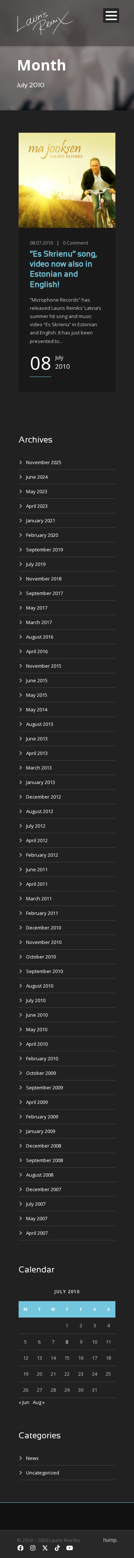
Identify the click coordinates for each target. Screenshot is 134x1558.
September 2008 (44, 1160)
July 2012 (35, 825)
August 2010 (39, 985)
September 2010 (44, 971)
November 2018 (43, 578)
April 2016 (37, 651)
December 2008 (43, 1145)
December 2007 (43, 1189)
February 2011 (42, 913)
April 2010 (37, 1044)
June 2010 (37, 1014)
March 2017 (39, 622)
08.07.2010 (41, 242)
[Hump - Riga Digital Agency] (110, 1540)
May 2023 (36, 491)
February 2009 (42, 1116)
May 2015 (36, 695)
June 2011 (37, 869)
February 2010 (42, 1058)
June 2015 (37, 680)
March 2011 (39, 898)
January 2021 (40, 520)
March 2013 (39, 767)
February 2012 (42, 855)
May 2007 (36, 1218)
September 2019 (44, 549)
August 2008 (39, 1174)
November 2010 (43, 942)
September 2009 (44, 1087)
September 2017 (44, 593)
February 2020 (42, 535)
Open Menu (111, 15)
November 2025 (43, 462)
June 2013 (37, 738)
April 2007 (37, 1233)
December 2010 (43, 927)
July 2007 (35, 1203)
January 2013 (40, 782)
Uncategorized (42, 1472)
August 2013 (39, 724)
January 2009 (40, 1131)
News (32, 1458)
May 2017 (36, 607)
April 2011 (37, 884)
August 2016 (39, 636)
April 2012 (37, 840)
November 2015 (43, 665)
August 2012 (39, 811)
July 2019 (35, 564)
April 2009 (37, 1102)
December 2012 (43, 796)
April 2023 (37, 506)
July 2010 (35, 1000)
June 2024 (37, 476)
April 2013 (37, 753)
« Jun (24, 1402)
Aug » (39, 1402)
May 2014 (36, 709)
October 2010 (41, 956)
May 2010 (36, 1029)
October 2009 (41, 1073)
